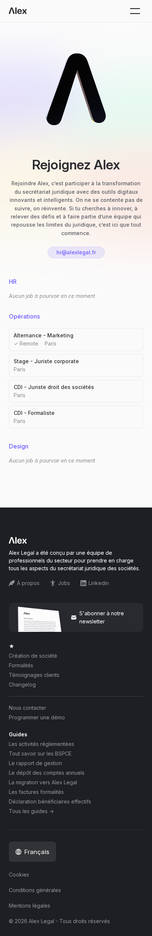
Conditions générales (35, 890)
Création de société (33, 655)
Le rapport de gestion (35, 763)
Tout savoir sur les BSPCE (40, 753)
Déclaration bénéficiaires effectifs (50, 801)
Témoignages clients (34, 675)
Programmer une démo (37, 717)
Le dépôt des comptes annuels (46, 772)
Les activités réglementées (41, 744)
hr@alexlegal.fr (76, 252)
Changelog (22, 684)
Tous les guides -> (31, 811)
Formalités (21, 665)
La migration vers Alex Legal (43, 782)
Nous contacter (27, 707)
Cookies (19, 874)
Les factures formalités (36, 792)
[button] (32, 852)
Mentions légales (29, 905)
